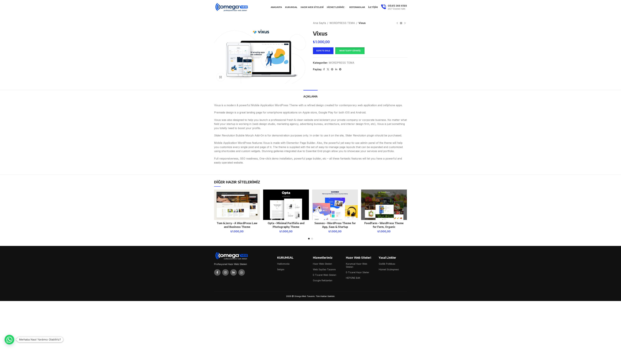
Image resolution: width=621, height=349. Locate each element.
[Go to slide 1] (309, 238)
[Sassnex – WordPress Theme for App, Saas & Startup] (335, 205)
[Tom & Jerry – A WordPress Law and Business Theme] (237, 205)
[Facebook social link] (324, 69)
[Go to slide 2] (312, 238)
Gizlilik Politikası (387, 263)
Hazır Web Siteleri (322, 263)
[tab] (310, 95)
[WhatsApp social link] (241, 272)
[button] (350, 50)
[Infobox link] (394, 7)
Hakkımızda (283, 263)
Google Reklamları (322, 280)
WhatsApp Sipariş (349, 50)
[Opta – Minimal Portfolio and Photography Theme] (286, 205)
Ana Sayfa (319, 23)
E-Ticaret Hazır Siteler (357, 272)
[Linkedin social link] (336, 69)
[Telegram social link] (340, 69)
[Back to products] (401, 23)
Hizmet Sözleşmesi (389, 269)
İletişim (280, 269)
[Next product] (405, 23)
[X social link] (328, 69)
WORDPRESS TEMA (342, 23)
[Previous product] (397, 23)
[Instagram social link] (225, 272)
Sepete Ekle (323, 50)
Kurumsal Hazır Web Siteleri (356, 265)
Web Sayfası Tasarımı (324, 269)
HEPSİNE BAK (353, 277)
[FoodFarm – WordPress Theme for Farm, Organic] (384, 205)
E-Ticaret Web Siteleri (324, 275)
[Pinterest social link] (332, 69)
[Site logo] (232, 7)
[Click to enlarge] (221, 77)
